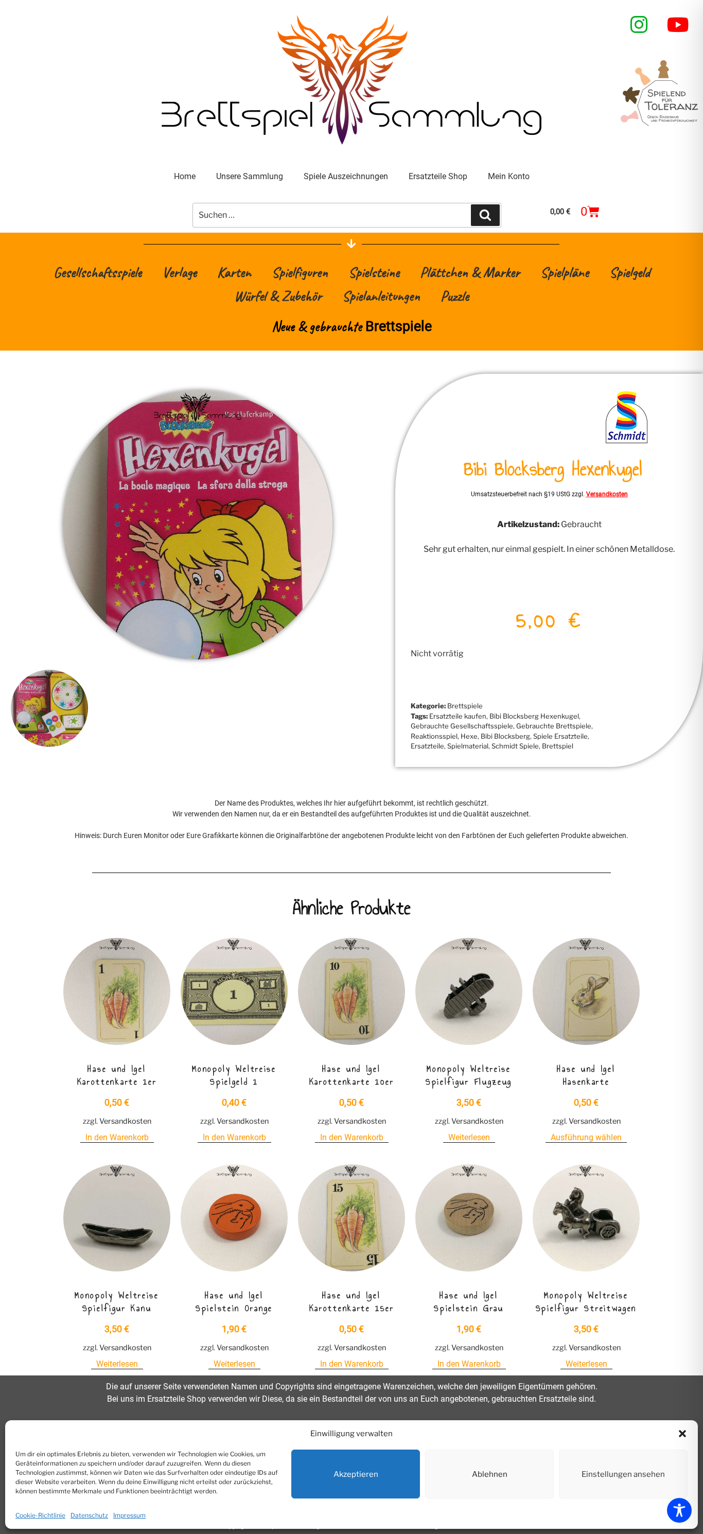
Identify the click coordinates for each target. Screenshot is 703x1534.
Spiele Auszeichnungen (346, 176)
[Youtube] (678, 24)
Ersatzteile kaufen (457, 716)
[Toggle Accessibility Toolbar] (679, 1510)
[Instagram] (639, 24)
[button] (682, 1433)
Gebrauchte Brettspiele (553, 726)
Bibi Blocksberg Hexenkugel (534, 716)
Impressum (129, 1515)
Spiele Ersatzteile (560, 736)
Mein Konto (509, 176)
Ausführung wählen (586, 1137)
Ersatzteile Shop (438, 176)
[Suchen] (485, 215)
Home (185, 176)
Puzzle (455, 296)
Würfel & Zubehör (278, 296)
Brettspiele (465, 706)
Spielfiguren (300, 272)
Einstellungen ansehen (623, 1474)
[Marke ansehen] (626, 442)
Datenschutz (89, 1515)
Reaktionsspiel (434, 736)
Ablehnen (489, 1474)
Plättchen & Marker (470, 272)
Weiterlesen (469, 1137)
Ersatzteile (427, 746)
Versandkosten (607, 494)
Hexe (469, 736)
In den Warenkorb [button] (117, 1137)
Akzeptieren (355, 1474)
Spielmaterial (467, 746)
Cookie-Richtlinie (40, 1515)
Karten (234, 272)
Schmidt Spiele (515, 746)
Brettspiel (557, 746)
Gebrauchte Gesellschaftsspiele (462, 726)
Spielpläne (564, 272)
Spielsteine (373, 272)
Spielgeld (629, 272)
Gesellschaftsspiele (98, 272)
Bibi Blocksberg (505, 736)
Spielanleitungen (381, 296)
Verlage (179, 272)
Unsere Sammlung (249, 176)
